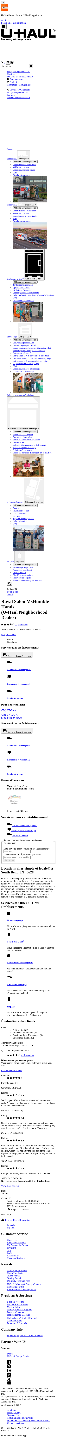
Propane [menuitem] (10, 561)
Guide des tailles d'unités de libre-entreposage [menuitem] (32, 358)
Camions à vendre (15, 698)
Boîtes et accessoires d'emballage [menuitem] (20, 395)
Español (10, 1227)
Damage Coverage (15, 1312)
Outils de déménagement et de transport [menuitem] (29, 445)
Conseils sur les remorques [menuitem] (24, 170)
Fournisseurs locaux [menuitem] (21, 511)
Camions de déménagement (19, 656)
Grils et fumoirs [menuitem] (19, 572)
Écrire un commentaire (11, 1070)
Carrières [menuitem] (11, 74)
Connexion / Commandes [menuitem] (19, 85)
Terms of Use (13, 1415)
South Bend (12, 592)
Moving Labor (13, 1307)
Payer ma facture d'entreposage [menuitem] (26, 363)
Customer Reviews (16, 1258)
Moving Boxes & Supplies (19, 1309)
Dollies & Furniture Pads (18, 1281)
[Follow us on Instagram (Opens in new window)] (9, 1367)
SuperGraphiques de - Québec (25, 1335)
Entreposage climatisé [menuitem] (22, 353)
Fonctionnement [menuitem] (19, 513)
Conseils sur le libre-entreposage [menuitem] (26, 369)
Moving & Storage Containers (25, 1284)
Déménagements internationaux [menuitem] (26, 292)
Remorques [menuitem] (12, 158)
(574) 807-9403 (8, 634)
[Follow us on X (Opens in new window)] (9, 1380)
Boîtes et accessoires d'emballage (23, 429)
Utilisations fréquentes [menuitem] (22, 290)
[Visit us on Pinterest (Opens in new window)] (9, 1371)
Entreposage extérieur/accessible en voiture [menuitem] (30, 361)
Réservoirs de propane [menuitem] (22, 578)
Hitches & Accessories (17, 1304)
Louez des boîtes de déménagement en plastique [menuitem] (32, 453)
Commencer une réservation (24, 211)
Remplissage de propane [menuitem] (23, 567)
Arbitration (12, 1410)
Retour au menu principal (25, 162)
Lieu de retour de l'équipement (22, 854)
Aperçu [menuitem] (16, 508)
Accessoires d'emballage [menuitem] (23, 437)
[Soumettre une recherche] (31, 66)
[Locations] (12, 63)
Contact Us (12, 1240)
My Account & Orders (17, 1245)
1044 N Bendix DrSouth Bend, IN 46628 (11, 716)
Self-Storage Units (15, 1287)
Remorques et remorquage (18, 684)
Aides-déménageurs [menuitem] (15, 502)
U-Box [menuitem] (15, 279)
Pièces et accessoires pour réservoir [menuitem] (27, 580)
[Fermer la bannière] (3, 2)
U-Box (33, 278)
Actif (3, 20)
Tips (9, 1250)
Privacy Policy (13, 1412)
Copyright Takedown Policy (20, 1418)
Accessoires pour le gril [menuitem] (22, 570)
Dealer (10, 1353)
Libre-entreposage (15, 920)
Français (11, 1225)
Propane (19, 561)
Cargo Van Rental (15, 1273)
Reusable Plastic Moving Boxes (21, 1289)
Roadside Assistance (16, 1242)
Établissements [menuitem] (16, 79)
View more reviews (10, 1186)
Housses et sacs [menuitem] (19, 442)
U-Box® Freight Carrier (18, 1356)
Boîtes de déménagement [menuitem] (23, 434)
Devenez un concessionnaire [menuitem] (20, 76)
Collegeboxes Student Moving (22, 1318)
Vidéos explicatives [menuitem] (21, 167)
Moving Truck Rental (17, 1270)
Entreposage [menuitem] (12, 337)
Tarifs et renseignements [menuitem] (23, 285)
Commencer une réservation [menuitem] (24, 164)
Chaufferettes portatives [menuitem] (22, 575)
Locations (15, 1423)
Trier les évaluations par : (12, 1043)
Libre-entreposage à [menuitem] (24, 345)
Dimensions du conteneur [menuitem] (23, 300)
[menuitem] (34, 210)
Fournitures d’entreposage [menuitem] (23, 371)
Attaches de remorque (16, 984)
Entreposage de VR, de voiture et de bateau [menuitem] (31, 356)
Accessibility (13, 1255)
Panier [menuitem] (13, 82)
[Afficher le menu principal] (4, 26)
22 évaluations (21, 624)
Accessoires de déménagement (20, 962)
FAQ (9, 1253)
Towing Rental (14, 1278)
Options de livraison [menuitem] (21, 287)
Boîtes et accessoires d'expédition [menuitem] (26, 440)
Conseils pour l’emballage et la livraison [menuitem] (33, 295)
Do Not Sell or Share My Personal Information (28, 1420)
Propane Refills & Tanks (18, 1315)
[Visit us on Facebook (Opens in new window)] (9, 1363)
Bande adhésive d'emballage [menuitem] (24, 447)
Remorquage (12, 205)
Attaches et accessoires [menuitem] (22, 175)
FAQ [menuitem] (15, 172)
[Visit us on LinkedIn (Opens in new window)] (9, 1376)
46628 (10, 594)
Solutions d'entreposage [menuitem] (22, 450)
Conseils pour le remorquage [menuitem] (25, 216)
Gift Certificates (14, 1320)
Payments (11, 1248)
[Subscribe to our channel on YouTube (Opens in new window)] (9, 1383)
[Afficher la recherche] (8, 63)
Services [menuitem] (16, 516)
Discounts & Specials (17, 1323)
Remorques (23, 159)
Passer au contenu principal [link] (13, 23)
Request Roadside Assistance (18, 1220)
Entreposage (24, 337)
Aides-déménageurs (33, 502)
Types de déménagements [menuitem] (23, 518)
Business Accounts (15, 1302)
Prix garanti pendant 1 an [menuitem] (18, 71)
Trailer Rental (13, 1275)
